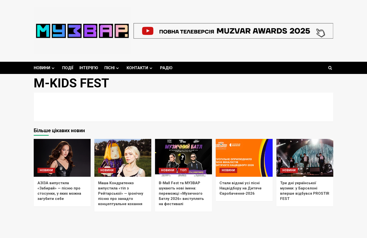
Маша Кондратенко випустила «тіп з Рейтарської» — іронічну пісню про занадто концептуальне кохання (120, 193)
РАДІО (166, 67)
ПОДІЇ (67, 67)
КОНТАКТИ (137, 67)
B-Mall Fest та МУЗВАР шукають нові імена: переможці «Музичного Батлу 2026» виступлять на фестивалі (181, 193)
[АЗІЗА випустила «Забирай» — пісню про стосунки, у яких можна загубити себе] (62, 158)
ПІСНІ (109, 67)
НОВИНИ (42, 67)
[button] (330, 67)
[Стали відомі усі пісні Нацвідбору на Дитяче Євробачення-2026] (244, 158)
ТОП (183, 170)
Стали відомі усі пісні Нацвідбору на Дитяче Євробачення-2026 (240, 188)
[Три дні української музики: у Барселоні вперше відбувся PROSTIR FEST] (304, 158)
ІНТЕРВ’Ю (88, 67)
